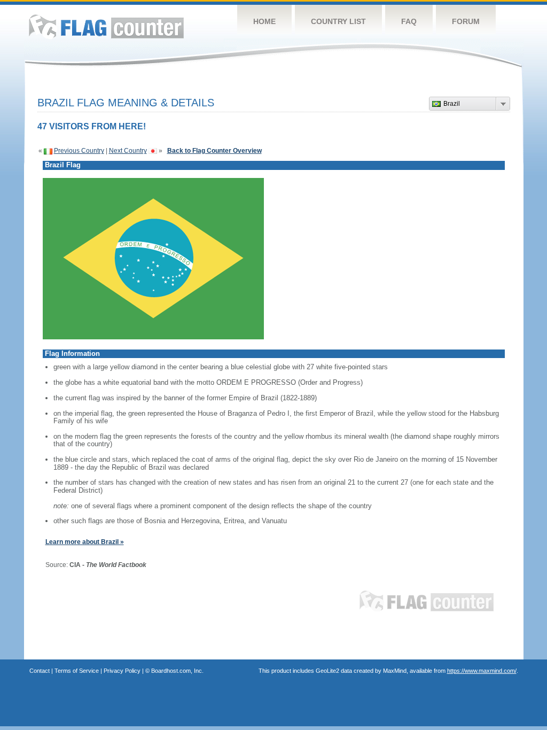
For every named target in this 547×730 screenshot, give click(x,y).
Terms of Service (76, 670)
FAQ (409, 21)
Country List (338, 21)
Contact (39, 670)
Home (264, 21)
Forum (466, 21)
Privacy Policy (122, 670)
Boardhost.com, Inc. (177, 670)
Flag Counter (106, 26)
